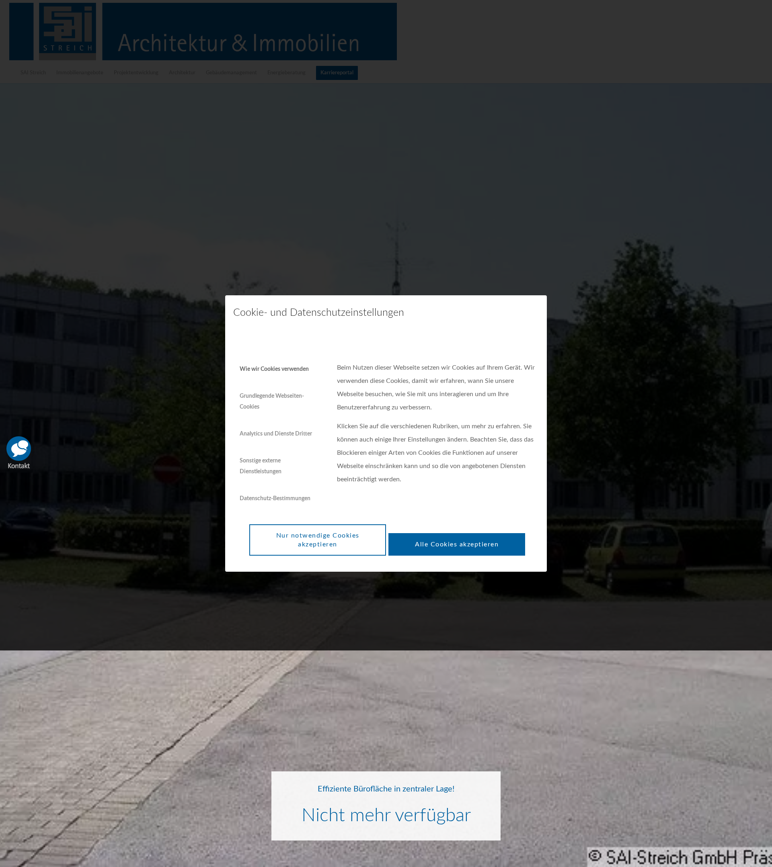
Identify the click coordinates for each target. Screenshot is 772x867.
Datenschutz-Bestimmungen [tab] (275, 498)
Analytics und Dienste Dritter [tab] (276, 434)
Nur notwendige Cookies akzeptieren (317, 540)
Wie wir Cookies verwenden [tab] (274, 369)
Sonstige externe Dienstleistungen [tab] (260, 466)
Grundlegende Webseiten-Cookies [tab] (272, 401)
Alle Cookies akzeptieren (457, 544)
